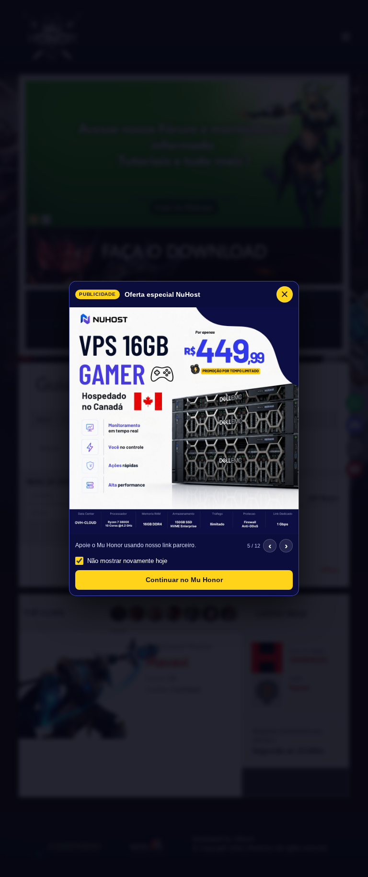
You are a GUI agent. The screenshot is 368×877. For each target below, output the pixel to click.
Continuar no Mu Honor (184, 580)
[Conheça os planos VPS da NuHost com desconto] (184, 420)
